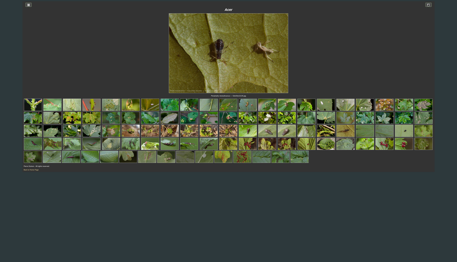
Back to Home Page (31, 170)
